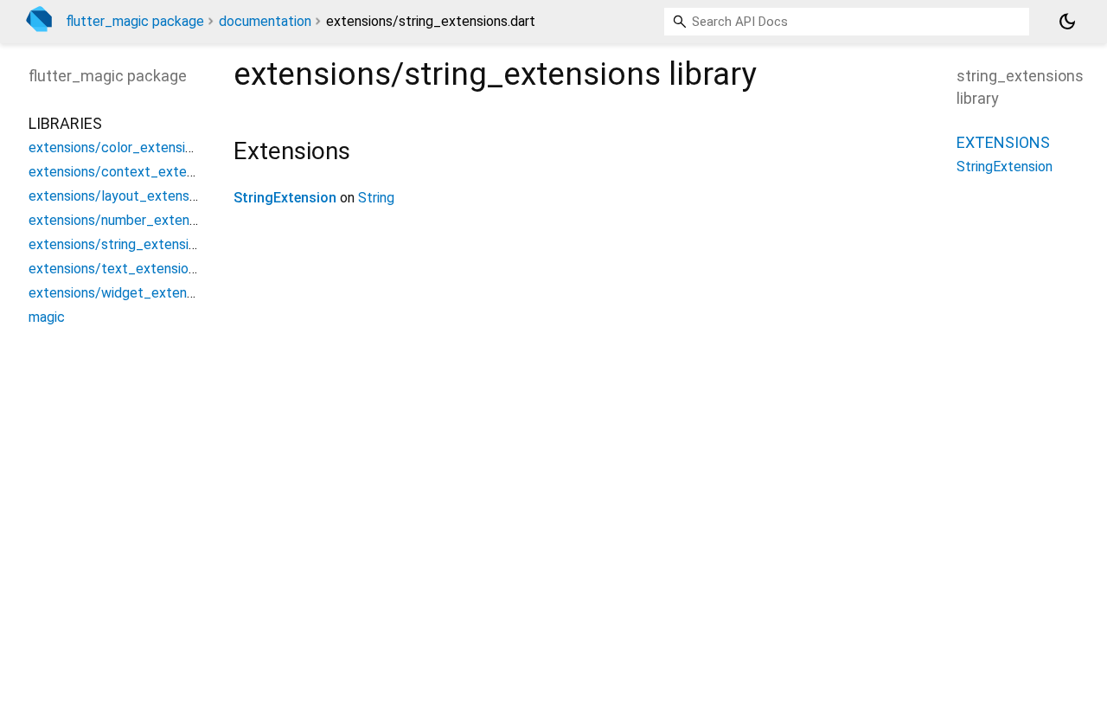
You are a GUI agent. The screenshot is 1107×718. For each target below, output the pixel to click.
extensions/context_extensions (127, 171)
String (376, 197)
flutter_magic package (135, 21)
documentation (265, 21)
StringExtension (285, 197)
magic (47, 317)
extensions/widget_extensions (123, 293)
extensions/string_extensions (119, 244)
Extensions (1003, 142)
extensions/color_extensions (118, 147)
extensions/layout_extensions (121, 196)
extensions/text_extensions (115, 268)
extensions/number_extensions (125, 220)
